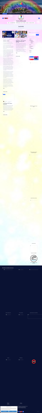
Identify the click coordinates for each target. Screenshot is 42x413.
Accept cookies (4, 411)
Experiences (30, 40)
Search (30, 32)
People (4, 94)
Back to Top (38, 411)
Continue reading (5, 91)
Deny (12, 411)
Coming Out (32, 41)
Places (30, 50)
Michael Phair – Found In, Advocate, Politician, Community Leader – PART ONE (21, 41)
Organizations (31, 46)
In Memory (32, 48)
